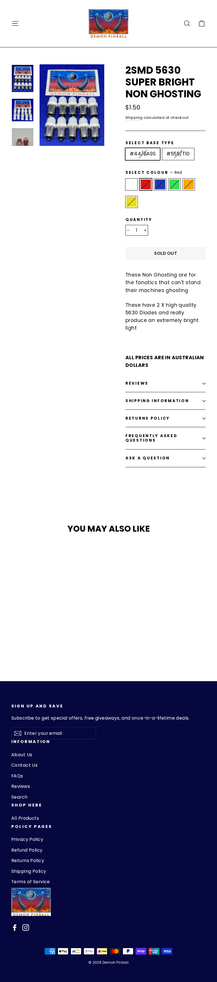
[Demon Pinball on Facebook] (14, 927)
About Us (21, 754)
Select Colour (153, 172)
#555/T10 (178, 153)
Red (146, 184)
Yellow (131, 202)
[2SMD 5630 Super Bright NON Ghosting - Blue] (29, 632)
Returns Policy (147, 418)
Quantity (138, 220)
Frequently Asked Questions (151, 438)
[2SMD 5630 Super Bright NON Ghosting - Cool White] (14, 632)
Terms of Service (30, 881)
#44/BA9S (143, 153)
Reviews (20, 786)
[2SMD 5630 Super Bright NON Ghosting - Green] (36, 632)
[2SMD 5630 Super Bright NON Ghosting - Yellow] (14, 638)
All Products (25, 818)
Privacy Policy (27, 839)
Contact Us (24, 765)
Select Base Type (149, 143)
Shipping (133, 117)
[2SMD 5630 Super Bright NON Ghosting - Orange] (43, 632)
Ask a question (147, 458)
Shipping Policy (28, 871)
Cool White (131, 184)
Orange (189, 184)
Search (19, 797)
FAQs (17, 776)
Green (174, 184)
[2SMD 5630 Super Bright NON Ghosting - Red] (21, 632)
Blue (160, 184)
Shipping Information (157, 401)
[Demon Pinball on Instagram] (25, 927)
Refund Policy (27, 850)
